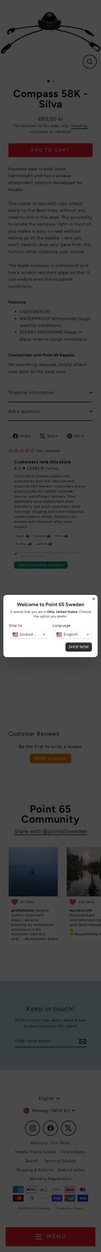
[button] (28, 634)
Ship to (15, 625)
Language (62, 625)
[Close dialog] (94, 599)
